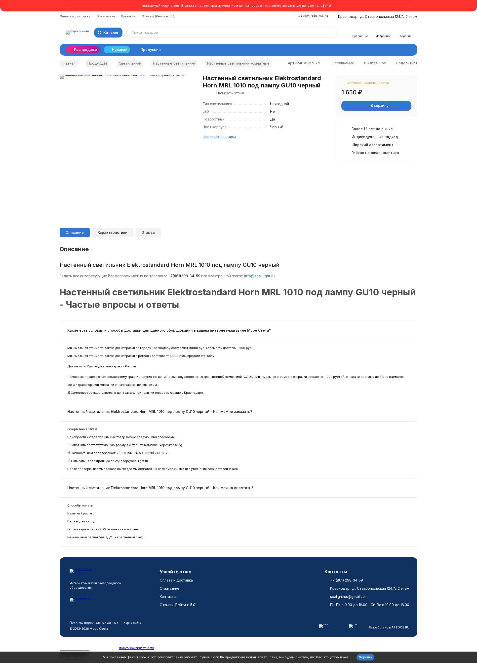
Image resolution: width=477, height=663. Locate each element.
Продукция (151, 49)
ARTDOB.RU (400, 627)
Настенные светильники (174, 63)
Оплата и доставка (75, 16)
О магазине (105, 16)
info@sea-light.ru (259, 276)
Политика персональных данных (94, 622)
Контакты (128, 16)
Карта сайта (132, 622)
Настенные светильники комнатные (238, 63)
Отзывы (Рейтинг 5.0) (158, 16)
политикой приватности (136, 648)
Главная (69, 63)
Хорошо (365, 657)
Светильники (130, 63)
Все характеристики (219, 137)
